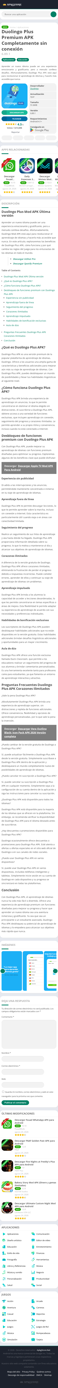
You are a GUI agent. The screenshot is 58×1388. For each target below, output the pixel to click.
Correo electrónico (11, 1066)
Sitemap (48, 1375)
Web (4, 1079)
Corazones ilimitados (17, 311)
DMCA (39, 1375)
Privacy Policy (28, 1371)
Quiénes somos (44, 1371)
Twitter (18, 137)
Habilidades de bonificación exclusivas (26, 320)
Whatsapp (51, 137)
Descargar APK (17, 112)
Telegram (40, 137)
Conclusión (9, 340)
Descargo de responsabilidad (21, 1375)
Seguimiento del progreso (19, 307)
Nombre (6, 1053)
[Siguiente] (55, 971)
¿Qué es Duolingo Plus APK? (18, 281)
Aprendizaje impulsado (18, 316)
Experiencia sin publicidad (20, 297)
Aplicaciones (23, 27)
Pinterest (29, 137)
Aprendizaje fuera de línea (20, 302)
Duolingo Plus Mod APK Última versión (24, 276)
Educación (22, 59)
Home (12, 27)
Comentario (8, 1016)
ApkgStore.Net (43, 1350)
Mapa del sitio (13, 1371)
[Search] (53, 14)
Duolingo (34, 88)
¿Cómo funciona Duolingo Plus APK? (22, 285)
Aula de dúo (12, 325)
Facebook (7, 137)
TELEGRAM (16, 119)
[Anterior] (2, 971)
